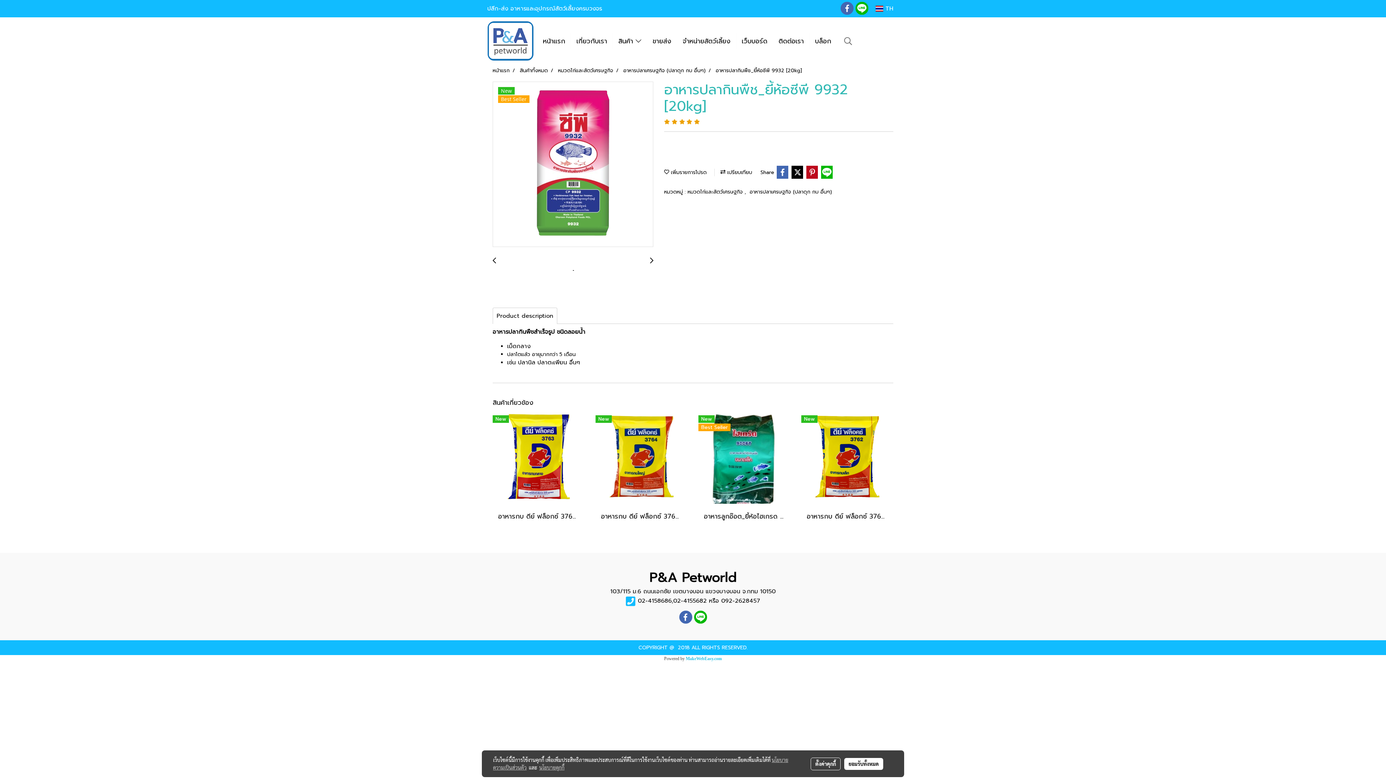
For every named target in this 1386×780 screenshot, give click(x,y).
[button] (848, 41)
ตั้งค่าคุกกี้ (825, 763)
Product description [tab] (525, 316)
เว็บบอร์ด (754, 41)
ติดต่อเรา (791, 41)
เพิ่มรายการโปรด (688, 172)
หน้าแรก (554, 41)
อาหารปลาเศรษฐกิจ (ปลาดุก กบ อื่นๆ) (791, 192)
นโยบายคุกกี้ (552, 767)
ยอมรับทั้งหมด (864, 763)
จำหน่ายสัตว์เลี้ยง (707, 41)
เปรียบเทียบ (738, 172)
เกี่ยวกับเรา (591, 41)
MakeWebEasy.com (704, 658)
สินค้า (627, 41)
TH (888, 8)
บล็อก (823, 41)
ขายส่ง (662, 41)
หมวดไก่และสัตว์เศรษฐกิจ (716, 192)
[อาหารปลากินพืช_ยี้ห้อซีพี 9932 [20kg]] (573, 164)
